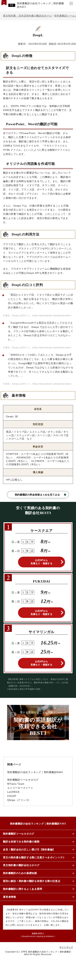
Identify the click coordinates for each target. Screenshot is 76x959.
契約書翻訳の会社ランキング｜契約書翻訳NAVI (40, 5)
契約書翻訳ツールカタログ (23, 780)
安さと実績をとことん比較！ (38, 723)
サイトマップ (66, 947)
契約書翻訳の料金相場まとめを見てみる (37, 494)
